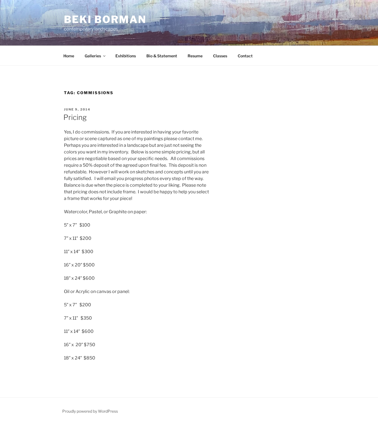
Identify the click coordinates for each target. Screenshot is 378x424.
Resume (195, 55)
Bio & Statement (161, 55)
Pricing (75, 117)
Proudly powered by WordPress (90, 411)
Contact (245, 55)
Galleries (93, 55)
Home (68, 55)
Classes (220, 55)
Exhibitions (125, 55)
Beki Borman (105, 19)
